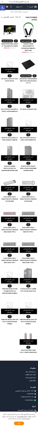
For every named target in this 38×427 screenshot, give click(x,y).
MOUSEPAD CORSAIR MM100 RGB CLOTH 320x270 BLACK (28, 80)
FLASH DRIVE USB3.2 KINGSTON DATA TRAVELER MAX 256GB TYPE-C (28, 260)
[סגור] (36, 412)
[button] (2, 7)
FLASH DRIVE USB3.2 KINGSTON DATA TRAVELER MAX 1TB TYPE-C (28, 229)
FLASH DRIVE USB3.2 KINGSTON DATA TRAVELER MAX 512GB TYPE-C (10, 260)
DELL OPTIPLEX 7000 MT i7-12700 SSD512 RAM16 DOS (28, 139)
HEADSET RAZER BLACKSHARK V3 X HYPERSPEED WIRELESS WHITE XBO (28, 47)
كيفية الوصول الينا (31, 378)
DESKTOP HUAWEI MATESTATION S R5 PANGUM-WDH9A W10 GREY (9, 168)
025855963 (30, 394)
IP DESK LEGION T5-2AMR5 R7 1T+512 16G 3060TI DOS (28, 290)
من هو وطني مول (31, 372)
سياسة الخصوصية (22, 417)
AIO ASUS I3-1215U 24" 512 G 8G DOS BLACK (9, 80)
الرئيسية (25, 12)
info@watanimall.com (27, 397)
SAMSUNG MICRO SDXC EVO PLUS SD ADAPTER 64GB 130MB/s (9, 321)
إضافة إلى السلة (26, 41)
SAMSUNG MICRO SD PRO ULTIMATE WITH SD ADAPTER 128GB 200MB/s (9, 291)
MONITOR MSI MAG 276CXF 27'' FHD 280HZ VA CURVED (9, 45)
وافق (19, 423)
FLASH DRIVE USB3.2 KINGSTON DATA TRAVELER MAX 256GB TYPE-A (10, 229)
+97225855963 (29, 400)
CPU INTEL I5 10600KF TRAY (28, 109)
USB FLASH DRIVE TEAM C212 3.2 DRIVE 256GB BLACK (28, 351)
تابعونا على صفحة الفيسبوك (26, 410)
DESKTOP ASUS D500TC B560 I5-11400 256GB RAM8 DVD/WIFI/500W (28, 168)
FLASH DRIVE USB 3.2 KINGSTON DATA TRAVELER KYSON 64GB (28, 199)
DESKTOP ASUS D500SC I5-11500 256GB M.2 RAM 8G (10, 139)
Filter (16, 17)
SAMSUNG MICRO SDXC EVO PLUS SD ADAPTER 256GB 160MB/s (28, 321)
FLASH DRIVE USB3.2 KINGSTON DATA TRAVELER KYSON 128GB (10, 199)
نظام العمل (32, 381)
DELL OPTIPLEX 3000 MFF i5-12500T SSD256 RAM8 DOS (9, 110)
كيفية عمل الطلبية (30, 375)
